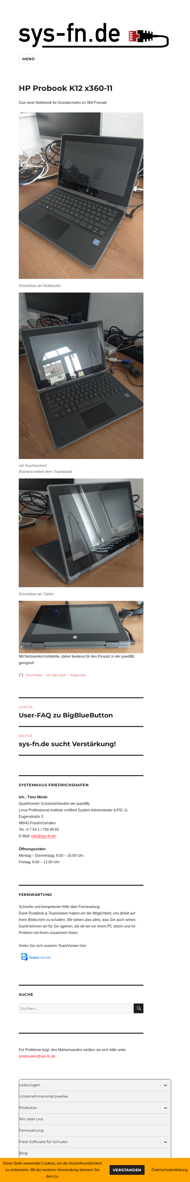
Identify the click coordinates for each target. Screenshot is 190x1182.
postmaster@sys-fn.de (37, 1056)
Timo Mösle (33, 675)
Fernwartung (31, 1130)
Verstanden (127, 1170)
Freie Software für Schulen (43, 1142)
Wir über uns (31, 1119)
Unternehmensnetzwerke (43, 1096)
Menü (28, 59)
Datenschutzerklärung (170, 1170)
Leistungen (29, 1085)
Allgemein (78, 675)
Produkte (28, 1108)
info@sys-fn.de (43, 836)
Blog (23, 1153)
